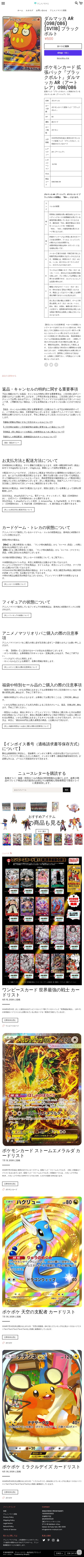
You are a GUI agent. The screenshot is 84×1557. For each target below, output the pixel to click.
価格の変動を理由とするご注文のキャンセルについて (27, 422)
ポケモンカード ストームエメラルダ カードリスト (41, 1153)
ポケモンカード (11, 1189)
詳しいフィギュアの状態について (16, 615)
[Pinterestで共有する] (56, 365)
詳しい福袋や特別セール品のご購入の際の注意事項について (26, 726)
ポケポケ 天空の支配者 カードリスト (38, 1312)
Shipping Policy (9, 1520)
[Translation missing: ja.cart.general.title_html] (80, 3)
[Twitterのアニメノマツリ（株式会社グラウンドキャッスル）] (44, 1542)
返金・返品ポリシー (11, 442)
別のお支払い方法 (63, 58)
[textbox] (66, 173)
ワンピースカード (12, 1026)
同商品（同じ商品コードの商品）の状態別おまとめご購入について (33, 432)
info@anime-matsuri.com (52, 1529)
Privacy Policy (8, 1517)
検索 (4, 1511)
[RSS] (11, 853)
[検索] (76, 3)
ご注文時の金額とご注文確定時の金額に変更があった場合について (33, 427)
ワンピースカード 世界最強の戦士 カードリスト (41, 992)
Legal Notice (8, 1523)
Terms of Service (9, 1529)
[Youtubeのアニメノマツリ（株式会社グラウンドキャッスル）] (58, 1542)
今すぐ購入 (42, 831)
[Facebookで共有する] (46, 365)
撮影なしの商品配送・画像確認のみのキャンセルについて (29, 437)
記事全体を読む (10, 1020)
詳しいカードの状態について (15, 584)
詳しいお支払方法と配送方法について (18, 509)
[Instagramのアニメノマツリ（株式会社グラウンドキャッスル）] (53, 1542)
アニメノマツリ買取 (10, 1514)
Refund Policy (8, 1526)
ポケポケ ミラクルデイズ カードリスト (41, 1467)
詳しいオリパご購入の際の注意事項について (20, 667)
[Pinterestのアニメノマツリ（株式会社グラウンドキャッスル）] (48, 1542)
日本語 (58, 1553)
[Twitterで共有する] (51, 365)
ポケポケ (9, 1343)
